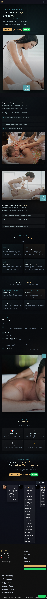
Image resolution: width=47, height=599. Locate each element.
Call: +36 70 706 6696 (15, 474)
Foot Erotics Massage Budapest (7, 580)
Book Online (25, 474)
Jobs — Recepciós (27, 561)
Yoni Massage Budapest (6, 582)
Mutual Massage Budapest (6, 583)
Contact (25, 558)
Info (25, 557)
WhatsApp (26, 29)
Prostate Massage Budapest (7, 586)
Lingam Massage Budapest (7, 575)
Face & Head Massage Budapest (8, 588)
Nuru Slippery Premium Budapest (8, 589)
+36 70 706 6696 (7, 29)
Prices (25, 555)
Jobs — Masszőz (27, 562)
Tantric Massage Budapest (6, 573)
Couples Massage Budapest (7, 576)
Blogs (25, 560)
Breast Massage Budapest (6, 579)
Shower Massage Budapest (6, 590)
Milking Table (27, 554)
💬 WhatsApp (35, 568)
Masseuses (26, 553)
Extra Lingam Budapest (6, 585)
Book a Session (17, 29)
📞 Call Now (35, 566)
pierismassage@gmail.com (8, 555)
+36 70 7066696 (6, 553)
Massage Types (27, 551)
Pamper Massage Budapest (7, 592)
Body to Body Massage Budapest (8, 578)
